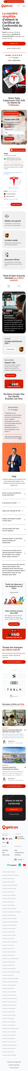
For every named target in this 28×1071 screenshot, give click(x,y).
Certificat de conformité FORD (8, 905)
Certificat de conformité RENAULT (9, 1005)
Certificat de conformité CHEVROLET (10, 885)
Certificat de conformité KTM (8, 948)
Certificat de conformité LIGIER (8, 961)
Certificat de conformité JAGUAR (9, 935)
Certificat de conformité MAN (8, 965)
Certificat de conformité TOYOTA (9, 1041)
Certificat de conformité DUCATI (9, 898)
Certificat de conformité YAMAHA (9, 1055)
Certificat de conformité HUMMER (9, 918)
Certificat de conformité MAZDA (9, 968)
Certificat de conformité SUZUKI (9, 1035)
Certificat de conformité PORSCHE (9, 1001)
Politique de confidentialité (14, 1062)
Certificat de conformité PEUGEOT (9, 991)
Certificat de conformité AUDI (8, 878)
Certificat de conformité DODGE (9, 895)
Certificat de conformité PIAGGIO (9, 995)
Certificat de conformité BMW (8, 881)
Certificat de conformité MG (8, 975)
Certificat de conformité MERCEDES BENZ (11, 971)
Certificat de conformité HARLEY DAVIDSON (11, 911)
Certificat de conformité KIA (8, 945)
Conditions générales (14, 1065)
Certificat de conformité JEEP (8, 938)
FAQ (3, 852)
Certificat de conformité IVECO (8, 931)
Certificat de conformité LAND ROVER (10, 958)
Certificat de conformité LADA (8, 955)
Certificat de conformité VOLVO (8, 1048)
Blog (16, 850)
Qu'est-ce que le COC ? (14, 48)
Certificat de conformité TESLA (8, 1038)
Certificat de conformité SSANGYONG (10, 1028)
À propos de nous (14, 814)
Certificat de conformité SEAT (8, 1018)
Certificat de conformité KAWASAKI (9, 941)
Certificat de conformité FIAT (8, 901)
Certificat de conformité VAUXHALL (9, 1045)
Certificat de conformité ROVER (8, 1008)
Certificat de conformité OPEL (8, 988)
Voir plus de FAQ (14, 592)
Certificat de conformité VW (8, 1051)
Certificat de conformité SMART (9, 1025)
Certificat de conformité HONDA (9, 915)
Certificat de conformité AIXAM (8, 871)
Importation (5, 728)
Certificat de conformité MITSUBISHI (10, 981)
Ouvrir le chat (10, 375)
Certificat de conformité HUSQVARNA (10, 921)
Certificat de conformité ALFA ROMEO (10, 875)
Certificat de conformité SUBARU (9, 1031)
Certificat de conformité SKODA (9, 1021)
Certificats (5, 850)
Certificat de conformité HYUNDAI (9, 925)
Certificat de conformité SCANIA (9, 1015)
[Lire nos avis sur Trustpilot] (11, 865)
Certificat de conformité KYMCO (9, 951)
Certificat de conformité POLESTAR (9, 998)
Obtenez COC (14, 43)
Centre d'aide (5, 855)
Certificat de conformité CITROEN (9, 888)
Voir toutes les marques (14, 662)
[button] (14, 494)
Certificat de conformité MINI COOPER (10, 978)
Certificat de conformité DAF (8, 891)
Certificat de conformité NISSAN (9, 985)
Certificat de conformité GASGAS (9, 908)
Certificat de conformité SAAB (8, 1011)
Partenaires (18, 855)
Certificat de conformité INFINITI (9, 928)
